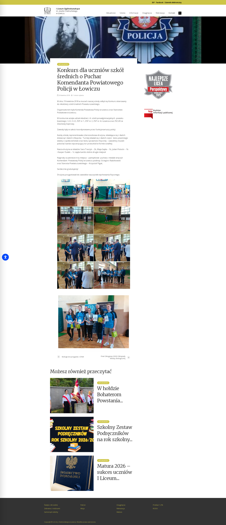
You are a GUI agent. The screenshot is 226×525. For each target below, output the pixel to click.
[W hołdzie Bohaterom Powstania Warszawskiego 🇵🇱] (72, 395)
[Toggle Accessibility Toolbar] (5, 257)
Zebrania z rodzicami (52, 508)
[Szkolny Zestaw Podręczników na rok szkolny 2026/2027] (72, 434)
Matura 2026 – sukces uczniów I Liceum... (114, 472)
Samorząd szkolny (51, 512)
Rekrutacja (160, 13)
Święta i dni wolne (51, 505)
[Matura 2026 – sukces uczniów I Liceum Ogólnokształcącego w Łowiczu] (72, 473)
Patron (83, 505)
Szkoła (122, 13)
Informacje (133, 13)
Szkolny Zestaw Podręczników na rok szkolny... (114, 433)
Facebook (159, 2)
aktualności (63, 64)
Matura (119, 512)
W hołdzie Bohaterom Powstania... (110, 394)
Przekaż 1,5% (158, 505)
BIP (153, 2)
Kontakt (172, 13)
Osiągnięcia (147, 13)
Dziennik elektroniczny (173, 2)
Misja (82, 508)
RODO (155, 508)
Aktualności (111, 13)
